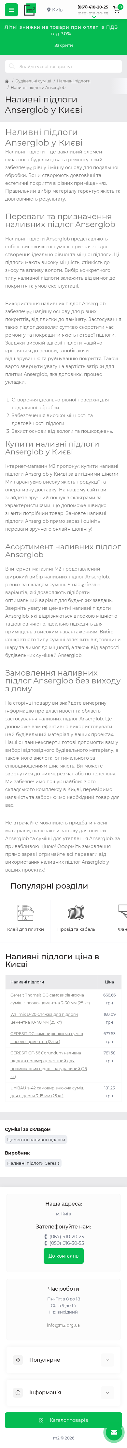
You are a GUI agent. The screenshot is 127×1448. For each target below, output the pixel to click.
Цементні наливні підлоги (36, 1139)
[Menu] (11, 9)
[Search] (12, 66)
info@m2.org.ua (63, 1325)
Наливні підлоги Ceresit (33, 1163)
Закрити (63, 45)
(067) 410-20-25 (93, 7)
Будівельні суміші (33, 81)
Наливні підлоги (74, 81)
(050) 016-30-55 (93, 13)
